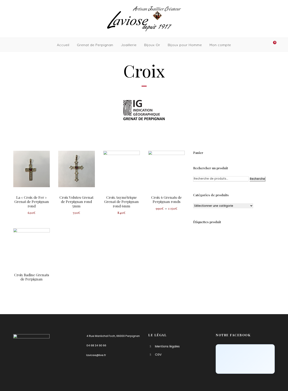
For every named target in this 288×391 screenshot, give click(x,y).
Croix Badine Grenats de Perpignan (31, 276)
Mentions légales (167, 346)
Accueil (63, 45)
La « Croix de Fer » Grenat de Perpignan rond (31, 201)
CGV (158, 354)
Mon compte (220, 45)
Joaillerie (129, 45)
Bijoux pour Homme (185, 45)
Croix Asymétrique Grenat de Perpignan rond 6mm (121, 201)
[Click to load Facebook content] (245, 359)
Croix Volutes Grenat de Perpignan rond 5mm (76, 201)
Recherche (257, 179)
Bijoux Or (152, 45)
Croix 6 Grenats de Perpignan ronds (166, 199)
